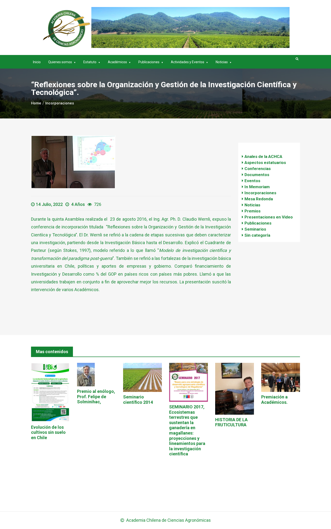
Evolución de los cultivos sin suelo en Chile (48, 432)
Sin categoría (257, 235)
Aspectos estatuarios (265, 162)
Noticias (222, 62)
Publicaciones (148, 62)
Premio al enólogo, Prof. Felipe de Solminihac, (96, 396)
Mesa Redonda (258, 198)
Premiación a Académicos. (274, 399)
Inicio (37, 62)
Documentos (256, 174)
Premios (252, 211)
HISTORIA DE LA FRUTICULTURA (231, 422)
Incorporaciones (260, 192)
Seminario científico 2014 (138, 399)
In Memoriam (257, 186)
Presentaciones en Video (268, 217)
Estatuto (89, 62)
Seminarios (255, 229)
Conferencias (257, 168)
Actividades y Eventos (187, 62)
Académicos (117, 62)
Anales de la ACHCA (263, 156)
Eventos (252, 180)
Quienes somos (60, 62)
